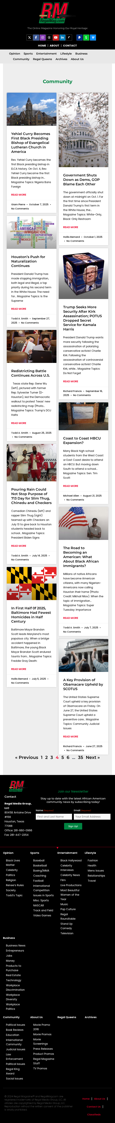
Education (12, 1035)
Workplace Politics (13, 1007)
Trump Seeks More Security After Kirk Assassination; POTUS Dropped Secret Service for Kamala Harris (82, 318)
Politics (10, 875)
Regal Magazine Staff (43, 1061)
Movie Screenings (40, 1042)
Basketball (40, 865)
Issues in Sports (43, 895)
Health (92, 865)
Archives (61, 59)
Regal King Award (13, 1071)
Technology (13, 980)
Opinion (14, 53)
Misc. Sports (41, 900)
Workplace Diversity (13, 997)
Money (10, 961)
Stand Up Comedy (66, 926)
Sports (28, 53)
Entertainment (46, 53)
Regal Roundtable (67, 916)
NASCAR (38, 905)
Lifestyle (66, 53)
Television (66, 933)
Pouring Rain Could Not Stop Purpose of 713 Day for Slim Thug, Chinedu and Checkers (31, 496)
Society (11, 890)
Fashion (93, 860)
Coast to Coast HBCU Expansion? (82, 440)
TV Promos (40, 1068)
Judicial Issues (15, 1049)
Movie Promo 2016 (41, 1027)
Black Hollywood (71, 860)
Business (81, 53)
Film (63, 880)
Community (21, 59)
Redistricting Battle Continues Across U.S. (30, 373)
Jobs (9, 955)
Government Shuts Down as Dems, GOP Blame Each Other (81, 179)
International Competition (41, 888)
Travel (92, 881)
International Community (14, 1042)
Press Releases (43, 1049)
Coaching (39, 875)
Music (64, 904)
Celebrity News (70, 875)
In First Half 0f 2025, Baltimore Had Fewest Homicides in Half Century (31, 615)
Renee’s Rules (15, 885)
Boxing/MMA (41, 870)
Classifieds (94, 1114)
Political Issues (15, 1025)
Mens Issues (96, 870)
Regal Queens (42, 59)
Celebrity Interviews (67, 868)
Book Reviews (15, 1030)
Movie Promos (42, 1034)
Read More (18, 195)
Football (38, 881)
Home (86, 1099)
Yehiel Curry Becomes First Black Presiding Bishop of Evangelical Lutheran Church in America (30, 143)
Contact (10, 796)
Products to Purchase (13, 968)
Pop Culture (68, 909)
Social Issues (14, 1078)
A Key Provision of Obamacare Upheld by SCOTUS (83, 684)
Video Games (42, 915)
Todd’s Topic (14, 895)
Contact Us (94, 1106)
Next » (93, 757)
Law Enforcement (14, 1057)
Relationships (96, 875)
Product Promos (43, 1054)
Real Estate (13, 975)
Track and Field (43, 910)
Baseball (38, 860)
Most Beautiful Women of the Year (69, 895)
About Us (77, 59)
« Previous (26, 757)
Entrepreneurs (15, 950)
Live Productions (71, 885)
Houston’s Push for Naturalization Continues (28, 261)
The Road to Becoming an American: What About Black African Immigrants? (81, 557)
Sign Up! (73, 826)
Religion (11, 880)
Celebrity (12, 870)
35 (80, 757)
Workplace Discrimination (15, 988)
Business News (15, 945)
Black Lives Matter (13, 863)
